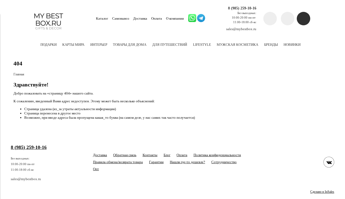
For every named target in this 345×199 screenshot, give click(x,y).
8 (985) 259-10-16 (242, 8)
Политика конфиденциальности (217, 155)
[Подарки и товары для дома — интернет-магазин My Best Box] (48, 32)
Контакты (150, 155)
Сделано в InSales (322, 192)
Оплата (156, 18)
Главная (18, 74)
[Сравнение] (287, 18)
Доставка (140, 18)
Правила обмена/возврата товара (118, 162)
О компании (175, 18)
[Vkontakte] (328, 162)
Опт (96, 169)
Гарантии (156, 162)
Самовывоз (120, 18)
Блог (167, 155)
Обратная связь (124, 155)
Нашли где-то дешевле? (187, 162)
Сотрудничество (224, 162)
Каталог (102, 18)
